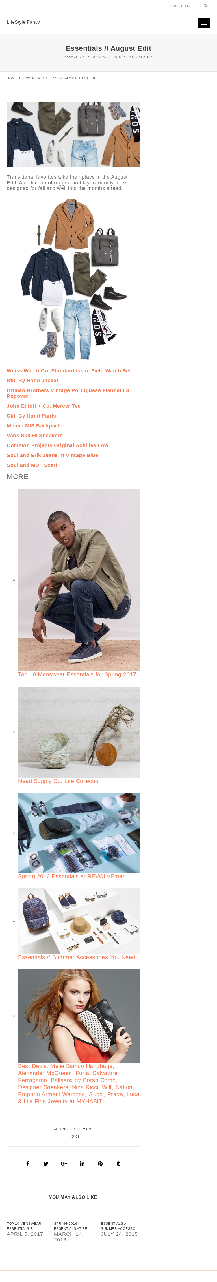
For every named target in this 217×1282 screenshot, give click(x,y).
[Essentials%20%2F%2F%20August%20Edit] (28, 1163)
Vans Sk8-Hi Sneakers (35, 435)
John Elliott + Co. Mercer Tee (44, 406)
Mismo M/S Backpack (34, 426)
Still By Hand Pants (31, 416)
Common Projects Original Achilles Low (57, 445)
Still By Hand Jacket (32, 380)
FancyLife (143, 56)
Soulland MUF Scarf (32, 465)
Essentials (74, 56)
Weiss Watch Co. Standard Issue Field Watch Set (69, 371)
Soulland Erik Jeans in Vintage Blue (52, 455)
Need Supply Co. (77, 1129)
